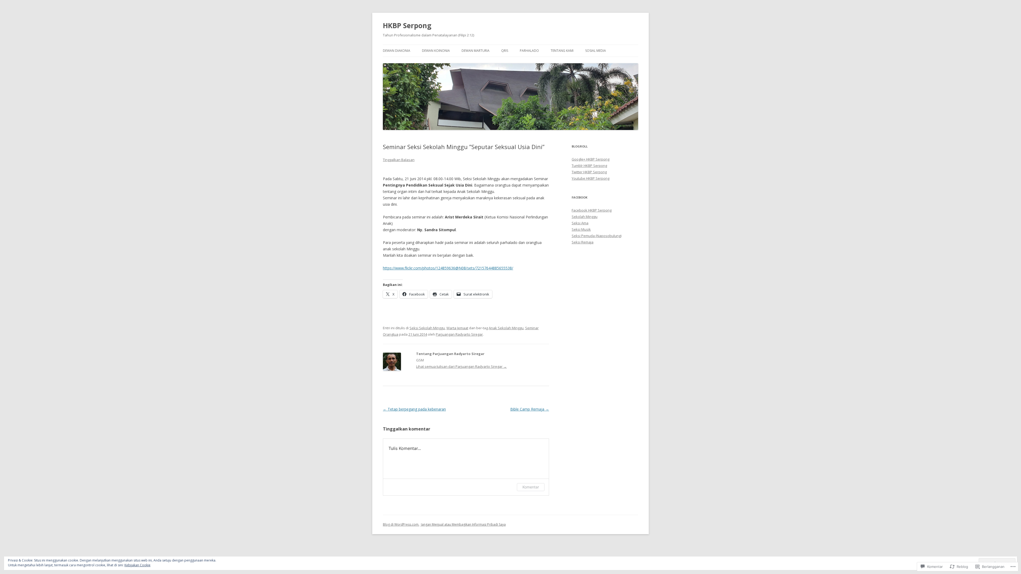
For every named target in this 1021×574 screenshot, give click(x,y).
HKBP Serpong (407, 25)
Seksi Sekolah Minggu (427, 328)
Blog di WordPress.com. (401, 524)
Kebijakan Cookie (137, 565)
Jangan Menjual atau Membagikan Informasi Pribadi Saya (463, 524)
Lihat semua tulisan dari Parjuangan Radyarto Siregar (461, 366)
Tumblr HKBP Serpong (589, 165)
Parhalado (529, 50)
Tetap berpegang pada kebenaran (414, 409)
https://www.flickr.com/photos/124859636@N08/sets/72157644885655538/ (448, 268)
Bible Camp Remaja (529, 409)
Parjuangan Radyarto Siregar (459, 334)
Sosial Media (595, 50)
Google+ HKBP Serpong (590, 159)
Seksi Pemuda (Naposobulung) (596, 235)
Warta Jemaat (457, 328)
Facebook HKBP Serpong (592, 210)
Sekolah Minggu (584, 216)
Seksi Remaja (582, 242)
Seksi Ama (580, 223)
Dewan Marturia (475, 50)
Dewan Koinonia (436, 50)
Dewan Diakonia (396, 50)
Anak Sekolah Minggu (506, 328)
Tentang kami (562, 50)
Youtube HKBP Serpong (590, 178)
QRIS (504, 50)
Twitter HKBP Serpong (589, 172)
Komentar (530, 487)
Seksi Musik (581, 229)
